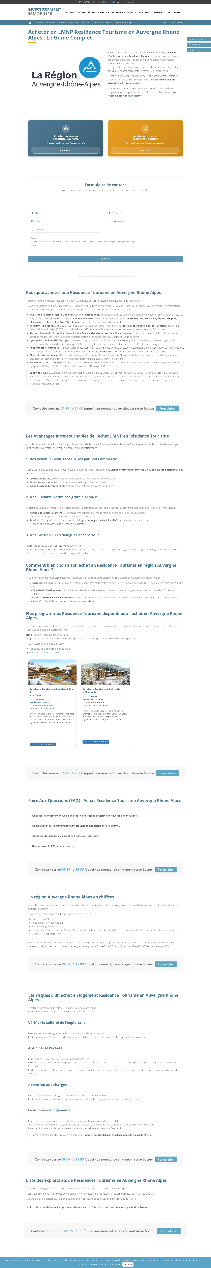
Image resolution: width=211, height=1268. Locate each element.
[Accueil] (30, 22)
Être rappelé (195, 44)
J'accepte (128, 1264)
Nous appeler (195, 39)
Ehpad (81, 12)
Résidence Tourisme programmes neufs (50, 648)
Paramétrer (115, 1264)
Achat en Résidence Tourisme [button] (43, 744)
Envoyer (105, 258)
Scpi (167, 12)
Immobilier (44, 11)
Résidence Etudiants (124, 12)
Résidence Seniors (98, 12)
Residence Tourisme (150, 12)
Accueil (70, 12)
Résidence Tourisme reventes (45, 652)
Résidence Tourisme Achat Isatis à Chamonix (101, 691)
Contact (178, 12)
